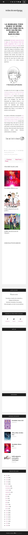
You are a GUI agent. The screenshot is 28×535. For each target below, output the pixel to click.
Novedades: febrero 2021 (11, 188)
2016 (7, 510)
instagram (20, 321)
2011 (7, 521)
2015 (7, 512)
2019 (7, 479)
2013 (7, 517)
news (9, 152)
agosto (7, 494)
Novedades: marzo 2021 (18, 420)
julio (6, 496)
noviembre (8, 488)
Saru (13, 36)
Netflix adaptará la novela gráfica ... (11, 209)
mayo (6, 500)
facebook (7, 321)
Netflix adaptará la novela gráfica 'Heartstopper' (16, 458)
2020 (7, 477)
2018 (7, 482)
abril (6, 502)
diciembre (7, 486)
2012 (7, 519)
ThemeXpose (19, 533)
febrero (7, 506)
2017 (7, 484)
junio (6, 498)
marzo (7, 504)
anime (9, 150)
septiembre (8, 492)
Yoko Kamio (15, 154)
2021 (7, 475)
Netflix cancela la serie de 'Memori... (11, 232)
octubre (7, 490)
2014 (7, 515)
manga (6, 152)
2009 (7, 525)
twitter (13, 321)
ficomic (13, 150)
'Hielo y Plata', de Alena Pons (17, 433)
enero (6, 508)
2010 (7, 523)
